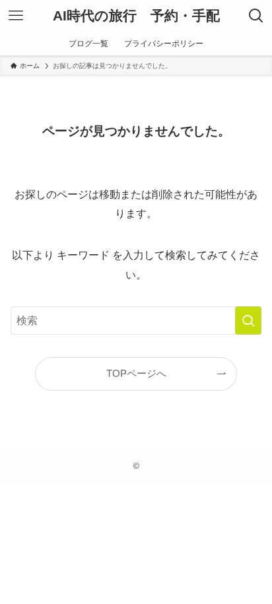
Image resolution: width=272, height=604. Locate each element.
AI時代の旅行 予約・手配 (136, 16)
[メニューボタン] (16, 16)
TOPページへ (136, 373)
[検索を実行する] (248, 320)
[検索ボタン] (256, 16)
